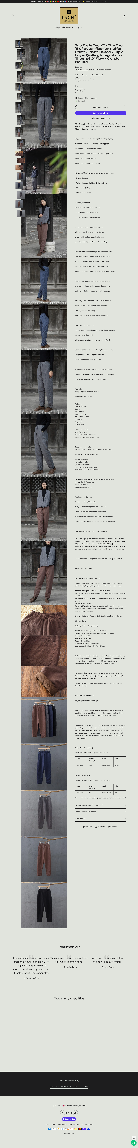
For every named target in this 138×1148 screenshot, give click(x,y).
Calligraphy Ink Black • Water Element (92, 80)
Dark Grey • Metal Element (82, 80)
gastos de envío (83, 69)
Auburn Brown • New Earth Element (87, 80)
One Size (80, 91)
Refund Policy (62, 1124)
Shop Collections (63, 27)
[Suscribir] (86, 1086)
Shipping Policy (74, 1124)
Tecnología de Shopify (69, 1133)
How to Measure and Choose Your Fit (89, 805)
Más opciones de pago (100, 118)
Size (76, 86)
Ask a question (80, 818)
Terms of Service (87, 1124)
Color (89, 75)
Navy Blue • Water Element (77, 80)
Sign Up (79, 27)
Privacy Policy (50, 1124)
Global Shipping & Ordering (85, 812)
